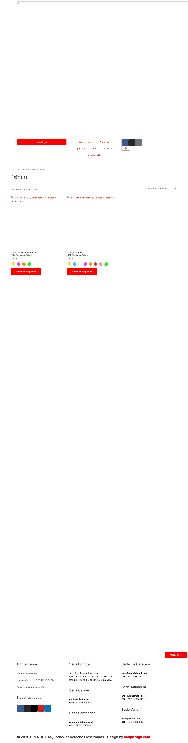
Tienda (94, 148)
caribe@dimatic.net (79, 699)
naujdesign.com (137, 737)
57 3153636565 (136, 722)
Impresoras (80, 148)
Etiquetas (104, 142)
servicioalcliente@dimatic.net (83, 673)
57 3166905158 (83, 702)
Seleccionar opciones (26, 271)
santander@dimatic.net (81, 722)
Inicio (13, 169)
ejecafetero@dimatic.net (134, 673)
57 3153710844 (83, 725)
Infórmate (108, 148)
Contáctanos (94, 155)
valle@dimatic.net (131, 718)
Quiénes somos (86, 142)
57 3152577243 (136, 676)
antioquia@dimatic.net (133, 695)
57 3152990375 (135, 699)
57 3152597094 (104, 676)
